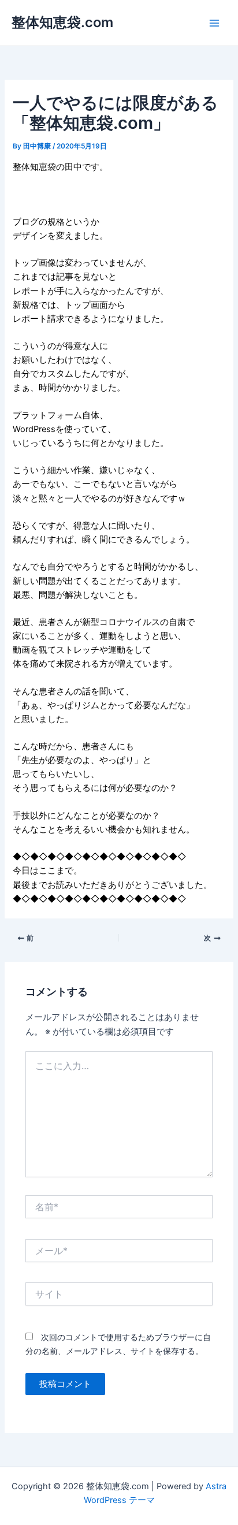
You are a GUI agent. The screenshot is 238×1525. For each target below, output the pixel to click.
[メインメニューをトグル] (214, 23)
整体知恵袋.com (62, 22)
